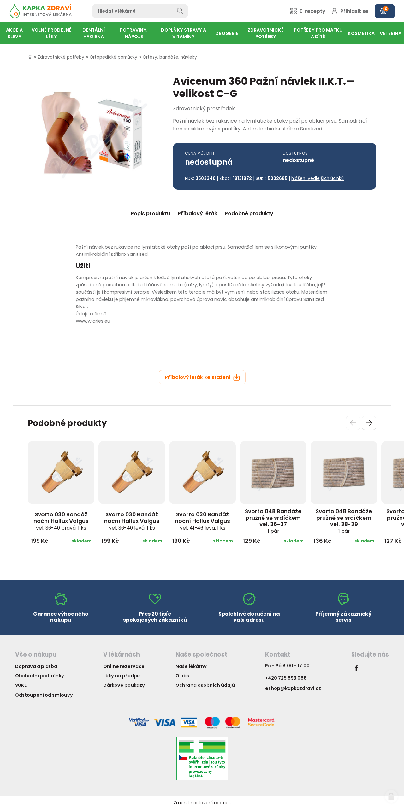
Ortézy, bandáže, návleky (170, 57)
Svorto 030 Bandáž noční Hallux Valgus (61, 521)
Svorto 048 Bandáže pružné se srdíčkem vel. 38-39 (344, 521)
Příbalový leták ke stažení (198, 377)
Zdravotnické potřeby (61, 57)
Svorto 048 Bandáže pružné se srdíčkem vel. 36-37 (273, 521)
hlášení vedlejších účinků (317, 178)
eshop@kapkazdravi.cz (293, 688)
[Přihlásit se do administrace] (391, 796)
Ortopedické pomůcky (113, 57)
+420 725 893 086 (285, 678)
